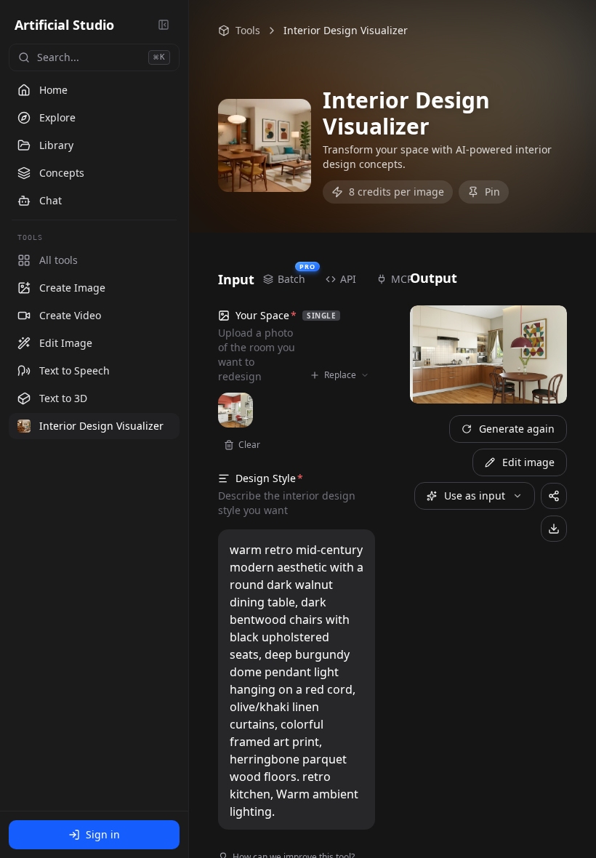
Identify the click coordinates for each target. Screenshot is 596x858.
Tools (247, 30)
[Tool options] (166, 288)
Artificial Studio (64, 24)
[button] (94, 288)
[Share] (554, 496)
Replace (340, 375)
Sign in (103, 834)
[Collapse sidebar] (163, 25)
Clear (249, 444)
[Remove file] (237, 407)
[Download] (554, 529)
